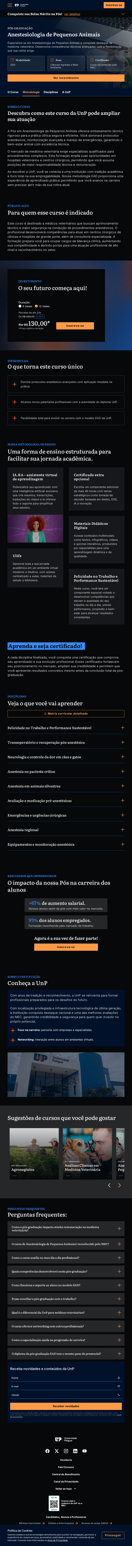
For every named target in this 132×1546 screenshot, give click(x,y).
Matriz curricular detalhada (68, 713)
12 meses (44, 306)
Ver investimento (66, 78)
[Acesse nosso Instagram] (66, 1451)
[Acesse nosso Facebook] (47, 1451)
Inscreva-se (114, 5)
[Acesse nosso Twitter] (57, 1451)
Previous (109, 1185)
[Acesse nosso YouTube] (84, 1451)
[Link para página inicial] (21, 5)
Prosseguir (113, 1535)
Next (119, 1185)
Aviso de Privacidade (57, 1540)
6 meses (27, 306)
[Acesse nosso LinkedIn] (75, 1451)
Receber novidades (66, 1406)
